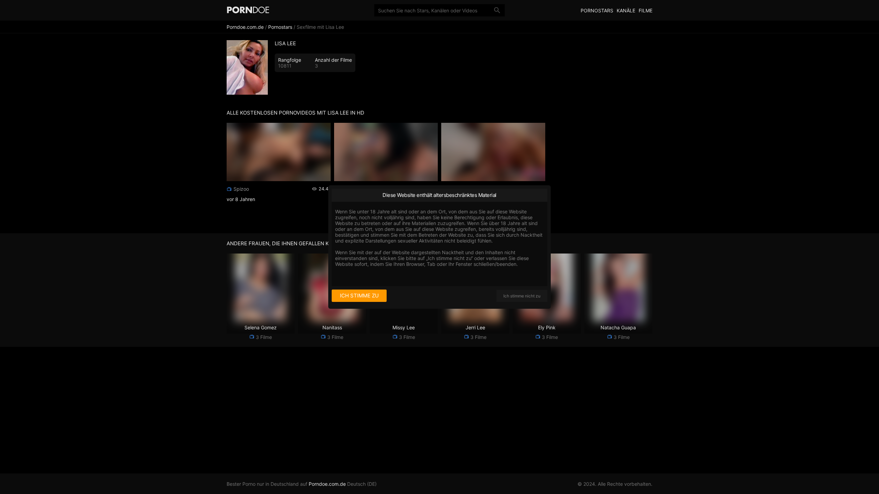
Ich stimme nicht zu (521, 295)
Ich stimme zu (359, 295)
